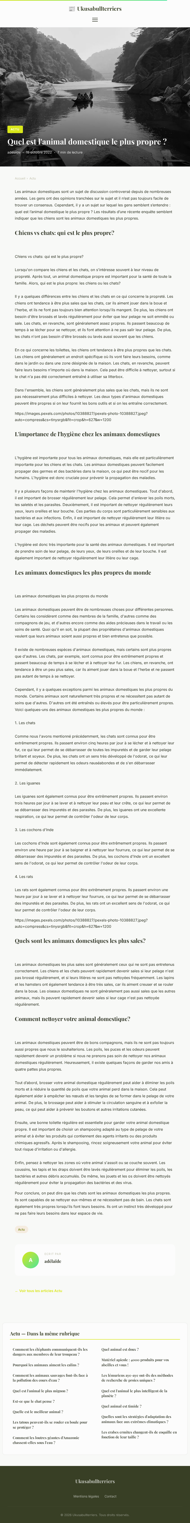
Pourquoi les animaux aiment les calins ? (46, 1365)
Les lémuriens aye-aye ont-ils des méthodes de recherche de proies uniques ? (137, 1377)
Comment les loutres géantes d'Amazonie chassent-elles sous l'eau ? (46, 1440)
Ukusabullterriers (95, 8)
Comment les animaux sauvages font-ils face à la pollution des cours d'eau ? (50, 1377)
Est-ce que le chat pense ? (33, 1401)
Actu (15, 129)
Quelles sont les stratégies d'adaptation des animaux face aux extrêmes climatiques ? (136, 1419)
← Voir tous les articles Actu (38, 1291)
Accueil (20, 178)
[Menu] (95, 19)
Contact (110, 1496)
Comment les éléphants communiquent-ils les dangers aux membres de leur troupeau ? (50, 1352)
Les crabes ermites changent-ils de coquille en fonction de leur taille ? (139, 1434)
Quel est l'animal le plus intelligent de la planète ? (134, 1393)
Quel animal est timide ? (121, 1406)
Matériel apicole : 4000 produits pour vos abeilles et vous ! (135, 1362)
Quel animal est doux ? (120, 1349)
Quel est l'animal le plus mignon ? (40, 1391)
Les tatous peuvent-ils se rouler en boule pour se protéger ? (50, 1424)
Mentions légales (86, 1496)
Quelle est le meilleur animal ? (38, 1411)
